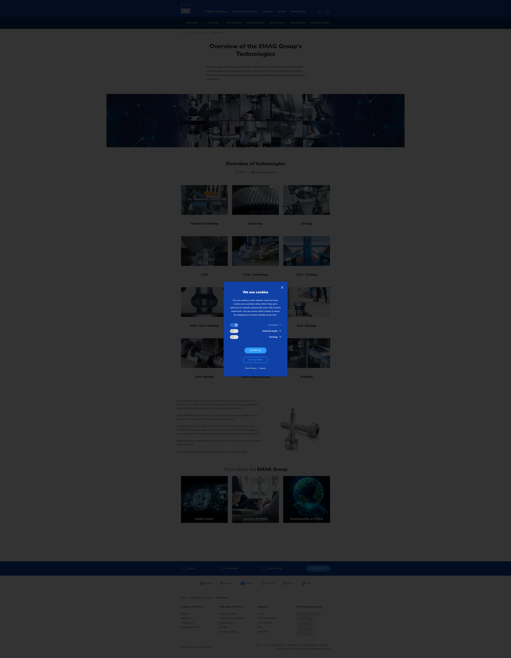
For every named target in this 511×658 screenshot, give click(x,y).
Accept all (255, 350)
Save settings (255, 360)
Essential (272, 325)
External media (269, 331)
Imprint (263, 368)
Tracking (273, 337)
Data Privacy (250, 368)
